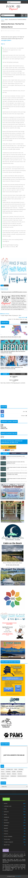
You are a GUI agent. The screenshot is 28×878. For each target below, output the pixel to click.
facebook (23, 374)
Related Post (5, 322)
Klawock (3, 773)
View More (24, 322)
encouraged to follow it (6, 40)
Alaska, (18, 30)
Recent (5, 453)
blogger (5, 374)
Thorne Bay (13, 776)
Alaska (6, 19)
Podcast (14, 773)
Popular (14, 453)
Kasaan (13, 771)
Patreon (2, 436)
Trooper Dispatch (22, 776)
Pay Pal (2, 437)
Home (2, 19)
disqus (13, 374)
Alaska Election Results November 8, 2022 (11, 337)
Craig (15, 769)
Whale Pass (4, 778)
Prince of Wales (5, 776)
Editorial (21, 769)
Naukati (9, 773)
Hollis (2, 771)
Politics (20, 773)
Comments (23, 453)
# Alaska (6, 285)
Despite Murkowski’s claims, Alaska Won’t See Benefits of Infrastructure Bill (12, 368)
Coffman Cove (9, 769)
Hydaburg (8, 771)
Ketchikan (19, 771)
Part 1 (2, 44)
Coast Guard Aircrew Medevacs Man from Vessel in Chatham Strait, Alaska (13, 352)
